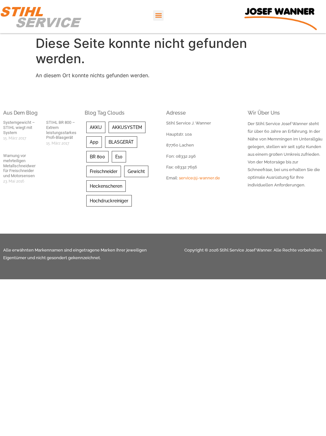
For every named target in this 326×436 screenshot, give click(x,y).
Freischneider (103, 171)
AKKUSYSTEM (127, 127)
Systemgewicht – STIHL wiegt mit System (19, 127)
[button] (158, 15)
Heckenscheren (106, 186)
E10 (119, 156)
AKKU (96, 127)
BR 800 (97, 156)
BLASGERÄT (121, 142)
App (94, 142)
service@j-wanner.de (199, 178)
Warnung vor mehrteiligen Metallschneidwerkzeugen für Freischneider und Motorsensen (27, 165)
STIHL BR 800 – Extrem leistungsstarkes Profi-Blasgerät (61, 130)
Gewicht (136, 171)
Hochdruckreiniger (109, 200)
